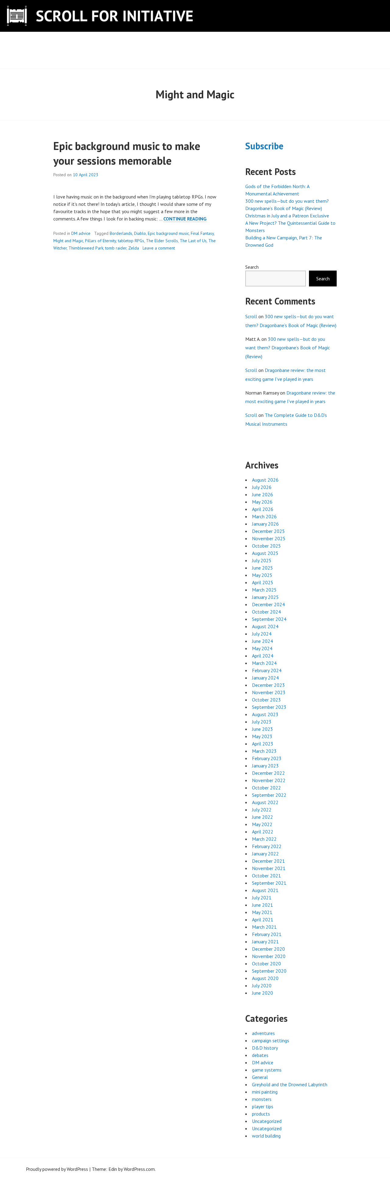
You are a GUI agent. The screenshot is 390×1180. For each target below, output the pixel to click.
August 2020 (265, 978)
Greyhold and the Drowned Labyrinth (289, 1084)
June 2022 (262, 817)
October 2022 (266, 788)
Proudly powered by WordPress (57, 1169)
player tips (262, 1106)
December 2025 (268, 531)
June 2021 (262, 905)
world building (266, 1136)
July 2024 (261, 634)
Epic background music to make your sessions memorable (126, 153)
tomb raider (115, 248)
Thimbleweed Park (86, 248)
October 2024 (266, 612)
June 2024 (262, 641)
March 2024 (264, 663)
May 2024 (262, 648)
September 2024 (269, 619)
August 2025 (265, 553)
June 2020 (262, 993)
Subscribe (264, 146)
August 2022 (265, 802)
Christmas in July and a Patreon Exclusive (287, 216)
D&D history (265, 1048)
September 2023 (269, 707)
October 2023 (266, 700)
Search (252, 267)
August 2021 (265, 890)
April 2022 (262, 832)
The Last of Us (193, 240)
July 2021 (261, 897)
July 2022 (261, 810)
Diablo (140, 233)
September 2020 (269, 971)
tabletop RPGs (131, 240)
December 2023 (268, 685)
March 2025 (264, 590)
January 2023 (265, 766)
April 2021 (262, 919)
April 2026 (262, 509)
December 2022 (268, 773)
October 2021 (266, 875)
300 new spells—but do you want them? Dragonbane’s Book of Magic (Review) (287, 348)
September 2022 (269, 795)
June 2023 (262, 729)
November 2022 (268, 780)
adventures (263, 1033)
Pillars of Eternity (100, 240)
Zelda (133, 248)
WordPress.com (139, 1169)
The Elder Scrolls (162, 240)
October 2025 (266, 546)
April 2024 (262, 656)
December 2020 (268, 949)
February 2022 (267, 846)
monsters (261, 1099)
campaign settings (270, 1040)
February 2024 (267, 670)
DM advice (80, 233)
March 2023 (264, 751)
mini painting (265, 1092)
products (261, 1114)
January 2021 (265, 941)
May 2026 (262, 502)
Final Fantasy (202, 233)
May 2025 (262, 575)
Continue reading (185, 219)
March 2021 (264, 927)
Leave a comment (159, 248)
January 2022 (265, 853)
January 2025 (265, 597)
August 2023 (265, 714)
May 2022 (262, 824)
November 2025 (268, 538)
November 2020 (268, 956)
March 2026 (264, 516)
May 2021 (262, 912)
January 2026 (265, 524)
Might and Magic (68, 240)
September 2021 (269, 883)
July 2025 (261, 560)
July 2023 (261, 722)
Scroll (251, 316)
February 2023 (267, 758)
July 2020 (261, 985)
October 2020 (266, 963)
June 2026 (262, 494)
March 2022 (264, 839)
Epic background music (168, 233)
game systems (267, 1070)
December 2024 (268, 604)
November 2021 (268, 868)
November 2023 (268, 692)
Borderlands (121, 233)
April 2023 (262, 744)
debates (260, 1055)
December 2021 (268, 861)
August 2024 (265, 626)
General (260, 1077)
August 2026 (265, 480)
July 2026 (261, 487)
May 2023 (262, 736)
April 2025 (262, 582)
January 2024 (265, 678)
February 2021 (267, 934)
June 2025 (262, 568)
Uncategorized (267, 1121)
